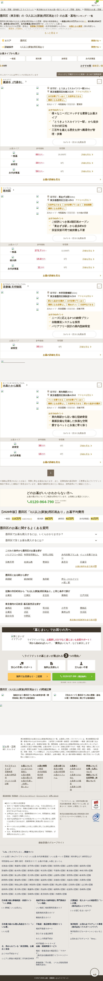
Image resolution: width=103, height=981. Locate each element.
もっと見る (50, 33)
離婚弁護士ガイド (43, 917)
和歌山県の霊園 (21, 885)
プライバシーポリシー (27, 796)
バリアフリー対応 (14, 555)
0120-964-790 (42, 502)
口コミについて (42, 796)
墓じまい (25, 787)
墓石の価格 (58, 769)
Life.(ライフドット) (19, 856)
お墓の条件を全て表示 (84, 566)
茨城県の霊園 (7, 870)
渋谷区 (46, 612)
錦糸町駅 (28, 579)
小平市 (64, 608)
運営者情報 (7, 796)
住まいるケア (85, 910)
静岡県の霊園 (7, 880)
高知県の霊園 (46, 889)
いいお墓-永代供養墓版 (38, 856)
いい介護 (74, 910)
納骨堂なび (87, 856)
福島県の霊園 (85, 866)
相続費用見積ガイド (53, 908)
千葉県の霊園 (59, 870)
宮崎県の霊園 (33, 894)
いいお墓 (5, 856)
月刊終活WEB (28, 958)
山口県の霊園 (87, 885)
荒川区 (46, 608)
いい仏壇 (5, 931)
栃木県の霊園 (20, 870)
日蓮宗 (83, 562)
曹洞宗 (46, 562)
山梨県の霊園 (59, 875)
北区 (26, 612)
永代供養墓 (90, 59)
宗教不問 (9, 562)
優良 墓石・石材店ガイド (25, 861)
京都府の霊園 (59, 880)
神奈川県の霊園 (86, 870)
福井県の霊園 (46, 875)
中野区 (27, 616)
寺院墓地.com (7, 861)
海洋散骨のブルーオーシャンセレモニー (86, 932)
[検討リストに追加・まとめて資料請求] (99, 81)
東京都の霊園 (72, 870)
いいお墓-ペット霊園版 (59, 856)
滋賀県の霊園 (46, 880)
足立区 (46, 595)
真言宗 (64, 562)
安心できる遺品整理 (44, 933)
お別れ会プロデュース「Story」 (83, 939)
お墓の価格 (25, 775)
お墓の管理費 (59, 772)
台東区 (8, 595)
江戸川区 (84, 595)
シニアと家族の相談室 (11, 958)
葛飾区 (64, 595)
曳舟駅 (46, 579)
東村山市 (65, 612)
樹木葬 (38, 59)
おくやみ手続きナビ (10, 953)
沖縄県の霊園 (61, 894)
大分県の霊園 (20, 894)
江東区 (27, 595)
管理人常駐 (48, 555)
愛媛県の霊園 (33, 889)
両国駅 (8, 579)
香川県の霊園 (20, 889)
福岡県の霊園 (59, 889)
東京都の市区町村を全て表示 (82, 620)
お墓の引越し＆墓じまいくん (50, 861)
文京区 (83, 612)
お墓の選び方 (26, 778)
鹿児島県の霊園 (47, 894)
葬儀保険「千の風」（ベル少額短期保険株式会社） (52, 963)
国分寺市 (9, 616)
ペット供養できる (88, 555)
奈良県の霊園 (7, 885)
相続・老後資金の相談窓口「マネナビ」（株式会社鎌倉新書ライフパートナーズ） (52, 954)
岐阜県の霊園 (85, 875)
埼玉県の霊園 (46, 870)
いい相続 (39, 908)
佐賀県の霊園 (72, 889)
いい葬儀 (5, 908)
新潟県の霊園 (7, 875)
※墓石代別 (26, 519)
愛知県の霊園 (20, 880)
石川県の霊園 (33, 875)
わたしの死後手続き (44, 938)
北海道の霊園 (7, 866)
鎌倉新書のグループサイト (51, 842)
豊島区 (83, 608)
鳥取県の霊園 (35, 885)
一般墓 (13, 59)
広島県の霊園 (74, 885)
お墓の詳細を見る (51, 179)
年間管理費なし (31, 555)
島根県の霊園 (48, 885)
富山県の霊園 (20, 875)
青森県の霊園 (20, 866)
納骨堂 (64, 59)
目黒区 (27, 608)
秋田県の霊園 (59, 866)
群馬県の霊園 (33, 870)
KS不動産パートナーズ (45, 943)
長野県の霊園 (72, 875)
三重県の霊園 (33, 880)
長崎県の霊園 (85, 889)
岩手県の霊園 (33, 866)
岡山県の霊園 (61, 885)
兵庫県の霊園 (85, 880)
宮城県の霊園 (46, 866)
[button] (74, 142)
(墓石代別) (80, 21)
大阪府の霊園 (72, 880)
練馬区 (8, 608)
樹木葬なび (75, 856)
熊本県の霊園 (7, 894)
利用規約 (15, 796)
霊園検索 (8, 772)
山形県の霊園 (72, 866)
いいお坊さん (16, 908)
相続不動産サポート (44, 929)
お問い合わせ (53, 796)
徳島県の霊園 (7, 889)
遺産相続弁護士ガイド (45, 913)
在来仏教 (28, 562)
